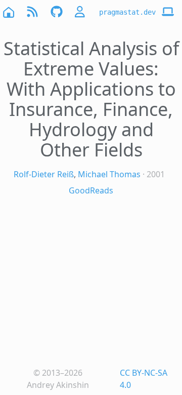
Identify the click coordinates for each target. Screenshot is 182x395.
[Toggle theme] (168, 12)
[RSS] (32, 12)
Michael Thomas (109, 174)
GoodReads (91, 190)
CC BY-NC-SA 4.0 (143, 378)
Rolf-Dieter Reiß (44, 174)
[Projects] (57, 12)
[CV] (81, 12)
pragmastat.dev (127, 12)
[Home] (8, 12)
